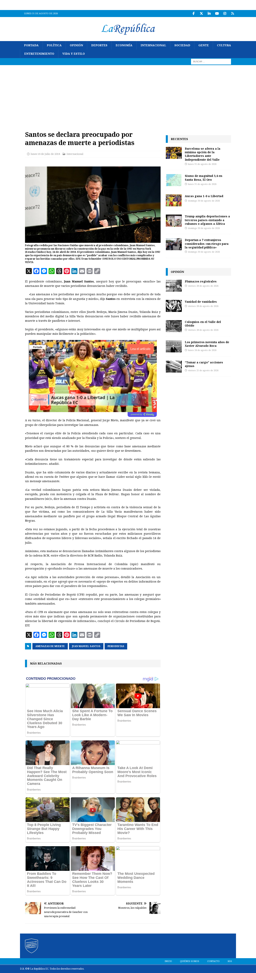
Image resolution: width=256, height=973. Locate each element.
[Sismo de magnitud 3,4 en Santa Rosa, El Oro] (174, 180)
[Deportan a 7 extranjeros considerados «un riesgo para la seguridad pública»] (174, 244)
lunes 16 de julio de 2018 (45, 153)
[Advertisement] (128, 95)
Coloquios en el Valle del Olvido (203, 323)
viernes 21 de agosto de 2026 (203, 370)
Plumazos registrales (201, 281)
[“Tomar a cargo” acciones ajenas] (174, 367)
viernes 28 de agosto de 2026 (203, 286)
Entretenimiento (39, 53)
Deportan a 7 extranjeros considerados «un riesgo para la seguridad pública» (207, 243)
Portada (31, 45)
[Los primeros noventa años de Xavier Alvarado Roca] (174, 346)
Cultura (224, 45)
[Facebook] (193, 13)
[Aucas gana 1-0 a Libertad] (174, 200)
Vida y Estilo (73, 53)
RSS (230, 961)
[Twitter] (201, 13)
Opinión (76, 45)
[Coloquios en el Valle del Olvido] (174, 326)
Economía (124, 45)
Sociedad (182, 45)
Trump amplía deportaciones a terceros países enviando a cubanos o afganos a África (207, 219)
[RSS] (232, 13)
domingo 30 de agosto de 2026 (204, 201)
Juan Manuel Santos (86, 646)
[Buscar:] (211, 61)
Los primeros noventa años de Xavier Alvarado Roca (207, 344)
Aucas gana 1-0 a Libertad (204, 196)
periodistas (116, 646)
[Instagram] (224, 13)
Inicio (168, 961)
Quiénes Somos (189, 961)
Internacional (153, 45)
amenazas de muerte (50, 646)
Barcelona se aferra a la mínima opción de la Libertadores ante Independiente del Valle (202, 154)
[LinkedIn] (209, 13)
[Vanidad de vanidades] (174, 306)
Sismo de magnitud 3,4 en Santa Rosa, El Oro (203, 177)
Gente (203, 45)
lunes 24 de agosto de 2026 (202, 350)
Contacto (213, 961)
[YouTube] (216, 13)
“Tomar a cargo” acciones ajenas (204, 364)
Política (54, 45)
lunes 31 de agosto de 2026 (202, 164)
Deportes (99, 45)
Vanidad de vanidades (201, 301)
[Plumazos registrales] (174, 286)
